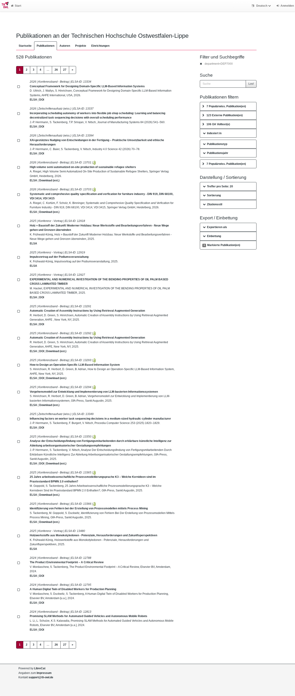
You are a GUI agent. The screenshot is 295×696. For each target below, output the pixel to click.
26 (56, 69)
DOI (41, 99)
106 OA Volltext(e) (218, 124)
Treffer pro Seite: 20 (220, 186)
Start (18, 5)
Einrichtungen (100, 45)
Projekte (80, 45)
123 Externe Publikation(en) (224, 115)
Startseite (25, 45)
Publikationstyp (217, 144)
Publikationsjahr (217, 153)
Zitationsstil (214, 204)
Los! (251, 83)
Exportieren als (217, 227)
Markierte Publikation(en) (222, 245)
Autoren (64, 45)
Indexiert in (214, 133)
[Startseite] (4, 6)
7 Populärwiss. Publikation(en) (226, 106)
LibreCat (39, 668)
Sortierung (214, 195)
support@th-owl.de (41, 677)
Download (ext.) (49, 180)
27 (64, 69)
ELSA (33, 99)
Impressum (44, 673)
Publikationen (45, 45)
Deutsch (262, 5)
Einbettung (214, 236)
